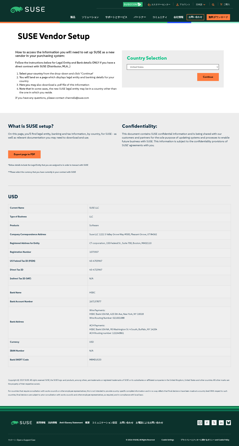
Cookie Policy (223, 440)
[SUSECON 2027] (133, 4)
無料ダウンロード (218, 17)
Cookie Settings (167, 440)
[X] (214, 422)
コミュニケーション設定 (104, 422)
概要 (87, 422)
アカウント (185, 4)
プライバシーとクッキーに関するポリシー (198, 440)
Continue (208, 76)
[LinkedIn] (221, 422)
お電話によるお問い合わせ (149, 422)
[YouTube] (199, 422)
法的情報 (52, 422)
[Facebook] (207, 422)
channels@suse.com (77, 97)
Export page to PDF (24, 154)
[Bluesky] (228, 422)
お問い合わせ (195, 17)
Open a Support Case (26, 440)
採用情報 (41, 422)
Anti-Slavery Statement (71, 422)
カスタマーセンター (160, 4)
